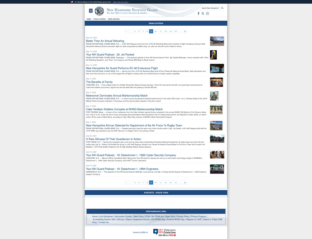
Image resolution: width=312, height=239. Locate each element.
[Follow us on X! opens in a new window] (202, 14)
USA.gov (121, 219)
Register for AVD (193, 219)
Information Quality (123, 216)
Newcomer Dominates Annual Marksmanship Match (117, 95)
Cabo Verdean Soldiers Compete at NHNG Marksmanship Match (124, 109)
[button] (121, 2)
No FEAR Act (157, 216)
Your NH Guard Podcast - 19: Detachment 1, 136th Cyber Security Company (131, 155)
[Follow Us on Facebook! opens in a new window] (199, 14)
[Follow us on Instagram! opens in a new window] (207, 14)
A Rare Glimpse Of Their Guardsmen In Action (113, 139)
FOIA (147, 216)
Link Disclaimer (106, 216)
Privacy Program (198, 216)
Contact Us (104, 222)
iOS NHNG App (158, 219)
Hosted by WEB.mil (140, 232)
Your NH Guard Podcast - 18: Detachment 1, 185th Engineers (122, 169)
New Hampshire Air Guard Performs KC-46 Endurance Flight (122, 68)
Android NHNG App (176, 219)
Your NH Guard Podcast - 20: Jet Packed (110, 54)
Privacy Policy (183, 216)
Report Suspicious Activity (138, 219)
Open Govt (170, 216)
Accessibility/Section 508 (104, 219)
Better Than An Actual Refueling (105, 41)
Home (95, 216)
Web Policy (139, 216)
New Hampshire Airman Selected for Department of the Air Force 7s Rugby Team (134, 125)
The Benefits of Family (99, 82)
